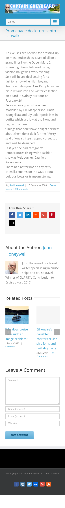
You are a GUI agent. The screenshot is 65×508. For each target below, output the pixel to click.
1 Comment (15, 345)
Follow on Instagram (35, 459)
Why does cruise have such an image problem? (16, 334)
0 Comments (21, 188)
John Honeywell (16, 185)
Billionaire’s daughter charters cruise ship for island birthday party (46, 338)
